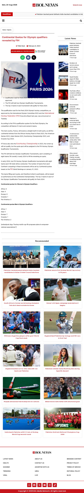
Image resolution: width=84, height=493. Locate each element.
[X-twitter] (39, 485)
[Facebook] (34, 485)
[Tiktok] (55, 485)
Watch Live (77, 5)
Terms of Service (74, 467)
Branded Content (74, 459)
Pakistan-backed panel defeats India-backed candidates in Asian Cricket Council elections (75, 49)
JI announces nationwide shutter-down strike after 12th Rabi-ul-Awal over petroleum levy (75, 140)
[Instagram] (50, 485)
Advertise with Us (42, 467)
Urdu (37, 471)
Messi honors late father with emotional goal (62, 402)
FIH (11, 169)
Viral (5, 475)
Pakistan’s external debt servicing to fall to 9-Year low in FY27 (75, 122)
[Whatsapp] (29, 485)
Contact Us (39, 463)
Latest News (8, 459)
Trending (6, 471)
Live (36, 475)
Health (6, 463)
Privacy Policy (73, 463)
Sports (9, 30)
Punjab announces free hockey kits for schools (21, 402)
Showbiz (6, 467)
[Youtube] (45, 485)
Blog (69, 475)
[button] (22, 57)
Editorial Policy (73, 471)
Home (4, 30)
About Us (38, 459)
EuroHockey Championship (26, 144)
